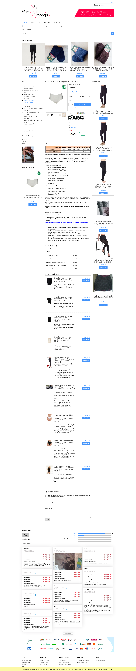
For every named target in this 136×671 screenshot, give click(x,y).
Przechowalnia (43, 664)
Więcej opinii (68, 633)
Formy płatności (62, 660)
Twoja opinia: (48, 508)
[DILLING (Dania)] (76, 118)
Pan (23, 134)
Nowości (24, 141)
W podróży (24, 139)
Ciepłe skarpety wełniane (30, 87)
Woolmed (27, 106)
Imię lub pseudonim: (50, 502)
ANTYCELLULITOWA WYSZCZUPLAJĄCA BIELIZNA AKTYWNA (31, 96)
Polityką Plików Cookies (58, 669)
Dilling (26, 104)
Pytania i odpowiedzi (26, 662)
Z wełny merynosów (27, 138)
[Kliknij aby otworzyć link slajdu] (33, 155)
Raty (23, 666)
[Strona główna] (49, 11)
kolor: (70, 96)
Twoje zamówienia (44, 660)
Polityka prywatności (82, 662)
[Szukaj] (112, 33)
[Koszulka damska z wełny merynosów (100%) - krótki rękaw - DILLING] (49, 300)
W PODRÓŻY (27, 132)
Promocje (24, 143)
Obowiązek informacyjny (83, 660)
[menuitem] (25, 22)
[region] (33, 155)
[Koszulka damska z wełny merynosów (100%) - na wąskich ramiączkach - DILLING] (49, 340)
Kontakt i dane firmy (100, 660)
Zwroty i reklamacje (26, 660)
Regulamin (24, 664)
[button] (67, 115)
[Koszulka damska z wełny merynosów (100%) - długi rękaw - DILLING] (49, 281)
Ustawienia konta (44, 662)
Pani (23, 85)
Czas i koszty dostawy (64, 662)
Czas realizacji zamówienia (65, 664)
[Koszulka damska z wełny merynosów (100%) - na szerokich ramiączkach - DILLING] (49, 320)
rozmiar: (70, 100)
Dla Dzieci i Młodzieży (27, 136)
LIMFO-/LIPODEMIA (28, 88)
